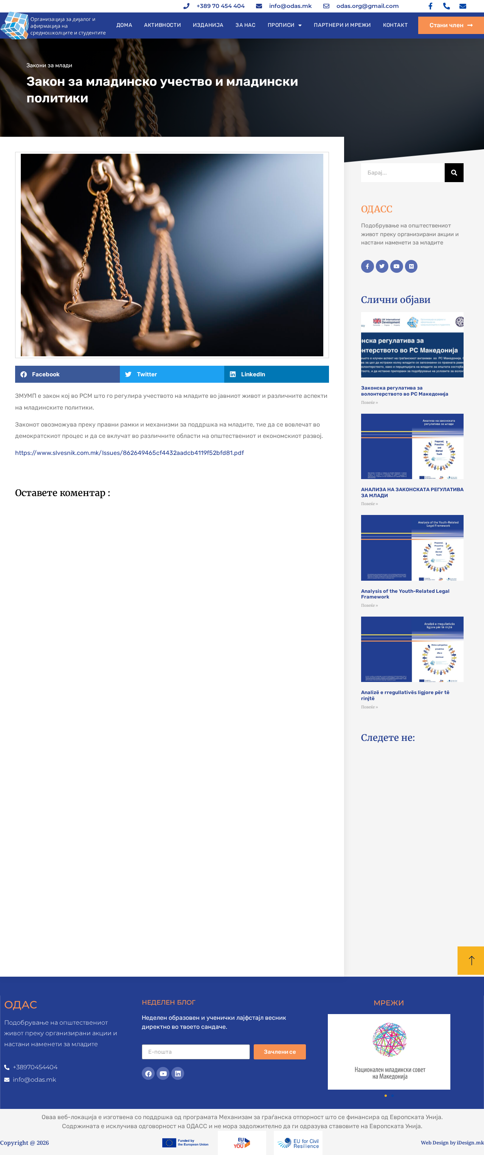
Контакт (395, 25)
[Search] (454, 172)
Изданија (208, 25)
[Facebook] (148, 1073)
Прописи (281, 25)
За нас (246, 25)
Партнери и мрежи (342, 25)
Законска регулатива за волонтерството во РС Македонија (404, 391)
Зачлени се (280, 1051)
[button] (67, 374)
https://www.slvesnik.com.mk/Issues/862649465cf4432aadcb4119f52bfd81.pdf (129, 452)
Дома (124, 25)
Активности (162, 25)
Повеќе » (369, 402)
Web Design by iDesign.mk (452, 1142)
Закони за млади (49, 65)
